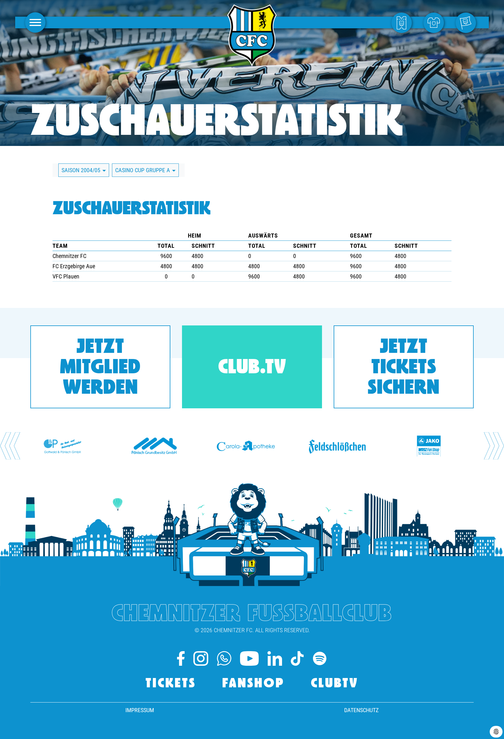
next (494, 446)
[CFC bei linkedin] (274, 658)
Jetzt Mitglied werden (100, 368)
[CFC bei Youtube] (249, 658)
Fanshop (253, 684)
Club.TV (252, 368)
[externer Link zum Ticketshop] (403, 22)
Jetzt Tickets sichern (404, 368)
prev (10, 446)
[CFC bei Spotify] (319, 658)
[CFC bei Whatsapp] (224, 658)
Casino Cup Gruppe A (143, 170)
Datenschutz (361, 710)
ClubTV (334, 684)
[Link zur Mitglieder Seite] (467, 22)
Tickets (171, 684)
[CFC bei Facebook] (181, 658)
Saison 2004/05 (82, 170)
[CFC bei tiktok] (297, 658)
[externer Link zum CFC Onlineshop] (435, 22)
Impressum (139, 710)
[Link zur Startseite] (252, 63)
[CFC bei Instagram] (200, 658)
